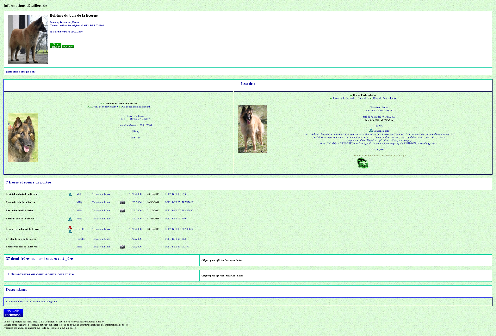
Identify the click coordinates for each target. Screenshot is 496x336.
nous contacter (27, 327)
